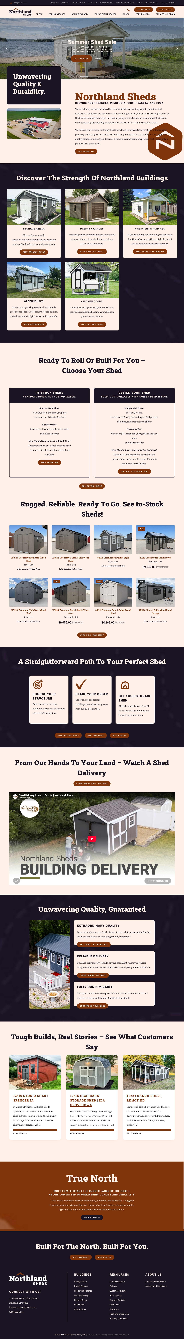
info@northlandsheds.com (22, 1307)
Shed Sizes (79, 1305)
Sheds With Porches (105, 14)
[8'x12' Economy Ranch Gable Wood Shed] (113, 592)
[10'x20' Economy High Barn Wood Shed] (28, 539)
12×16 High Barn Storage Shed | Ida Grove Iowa (87, 1100)
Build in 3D (119, 735)
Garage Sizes (80, 1309)
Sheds (39, 14)
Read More (20, 1133)
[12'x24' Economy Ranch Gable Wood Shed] (71, 539)
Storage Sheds (80, 1281)
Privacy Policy (81, 1335)
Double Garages (80, 14)
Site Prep (93, 3)
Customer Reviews (118, 1291)
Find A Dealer (92, 1217)
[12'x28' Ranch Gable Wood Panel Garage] (155, 592)
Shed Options (116, 1295)
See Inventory (143, 10)
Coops (126, 14)
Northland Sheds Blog (119, 1314)
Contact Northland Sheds (148, 3)
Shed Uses (114, 1305)
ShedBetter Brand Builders (118, 1335)
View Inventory (49, 462)
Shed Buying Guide (68, 735)
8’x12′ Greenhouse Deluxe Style (113, 557)
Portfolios (114, 1309)
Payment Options (106, 3)
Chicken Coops (80, 1300)
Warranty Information (119, 1318)
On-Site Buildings (165, 14)
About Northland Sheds (125, 3)
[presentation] (35, 1072)
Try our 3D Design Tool (134, 471)
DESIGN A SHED (102, 59)
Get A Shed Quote (168, 3)
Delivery (64, 3)
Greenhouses (143, 14)
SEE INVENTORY (81, 59)
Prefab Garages (57, 14)
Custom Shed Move (79, 3)
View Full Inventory (92, 635)
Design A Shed (165, 10)
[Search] (128, 10)
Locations (54, 3)
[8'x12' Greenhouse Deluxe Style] (113, 539)
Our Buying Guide (92, 486)
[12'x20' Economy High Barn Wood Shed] (28, 592)
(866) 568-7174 (20, 3)
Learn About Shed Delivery (92, 783)
